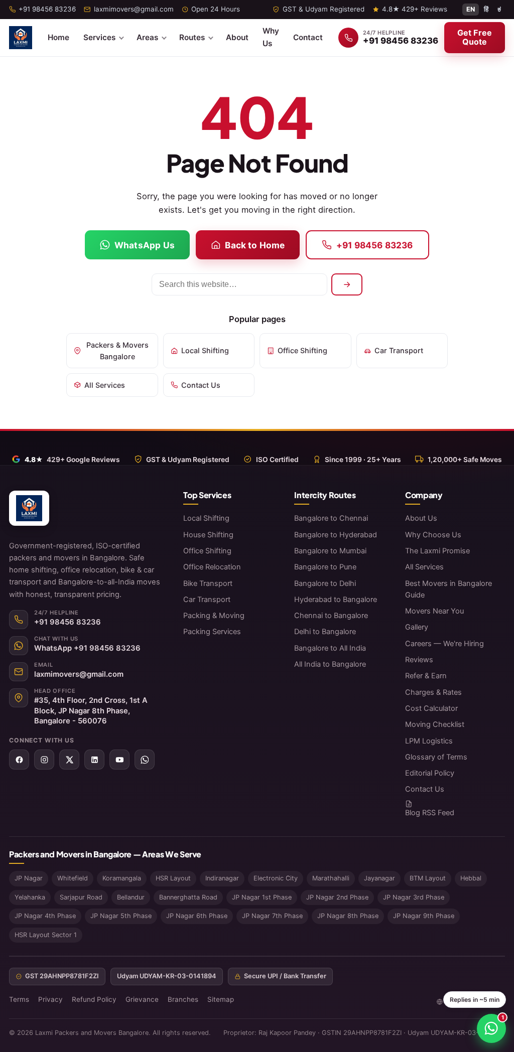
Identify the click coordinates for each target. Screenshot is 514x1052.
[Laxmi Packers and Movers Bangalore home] (20, 37)
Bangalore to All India (330, 648)
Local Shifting (205, 350)
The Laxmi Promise (437, 550)
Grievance (142, 999)
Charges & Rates (433, 692)
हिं (486, 9)
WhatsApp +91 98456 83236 (87, 648)
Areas (147, 37)
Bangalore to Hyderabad (335, 534)
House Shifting (208, 534)
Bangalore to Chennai (331, 518)
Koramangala (121, 878)
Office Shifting (302, 350)
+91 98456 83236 (374, 245)
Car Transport (398, 350)
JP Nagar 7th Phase (272, 916)
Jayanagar (379, 878)
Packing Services (212, 631)
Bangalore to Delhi (325, 583)
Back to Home (255, 245)
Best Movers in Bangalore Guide (448, 589)
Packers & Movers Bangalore (117, 351)
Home (58, 37)
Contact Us (200, 385)
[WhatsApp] (145, 759)
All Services (104, 385)
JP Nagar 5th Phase (121, 916)
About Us (421, 518)
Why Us (271, 37)
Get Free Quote (474, 37)
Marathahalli (330, 878)
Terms (19, 999)
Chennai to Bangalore (331, 615)
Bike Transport (207, 583)
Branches (183, 999)
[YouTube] (119, 759)
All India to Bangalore (330, 664)
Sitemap (220, 999)
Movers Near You (434, 611)
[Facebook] (19, 759)
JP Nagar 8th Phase (347, 916)
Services (99, 37)
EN (470, 9)
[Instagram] (44, 759)
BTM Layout (428, 878)
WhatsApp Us (144, 245)
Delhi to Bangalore (325, 631)
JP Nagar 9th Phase (423, 916)
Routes (192, 37)
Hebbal (470, 878)
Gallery (416, 627)
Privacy (50, 999)
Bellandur (131, 897)
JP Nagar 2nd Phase (337, 897)
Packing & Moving (213, 615)
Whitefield (72, 878)
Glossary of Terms (436, 757)
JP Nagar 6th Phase (196, 916)
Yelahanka (30, 897)
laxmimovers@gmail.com (78, 674)
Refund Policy (94, 999)
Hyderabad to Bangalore (335, 599)
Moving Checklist (434, 724)
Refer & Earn (426, 675)
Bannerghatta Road (188, 897)
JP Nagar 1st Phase (262, 897)
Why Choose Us (433, 534)
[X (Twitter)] (69, 759)
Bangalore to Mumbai (330, 550)
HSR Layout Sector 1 (46, 935)
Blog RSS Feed (429, 812)
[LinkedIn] (94, 759)
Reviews (419, 659)
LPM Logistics (429, 740)
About (237, 37)
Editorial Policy (429, 773)
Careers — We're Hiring (444, 643)
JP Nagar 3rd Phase (413, 897)
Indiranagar (222, 878)
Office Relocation (212, 566)
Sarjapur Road (81, 897)
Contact (308, 37)
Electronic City (275, 878)
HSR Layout (173, 878)
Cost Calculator (431, 708)
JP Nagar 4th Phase (45, 916)
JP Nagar (29, 878)
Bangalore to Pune (325, 566)
